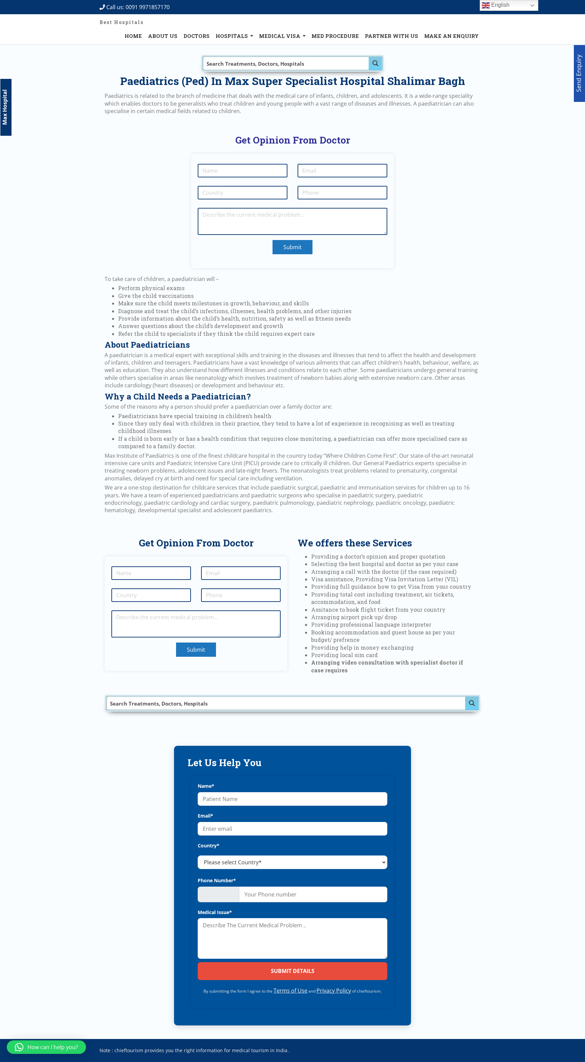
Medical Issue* (215, 912)
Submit (292, 247)
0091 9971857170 (150, 7)
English (500, 5)
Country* (208, 845)
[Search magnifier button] (375, 63)
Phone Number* (217, 880)
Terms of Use (290, 990)
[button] (46, 1047)
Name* (206, 786)
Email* (205, 815)
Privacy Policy (334, 990)
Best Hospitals (122, 22)
